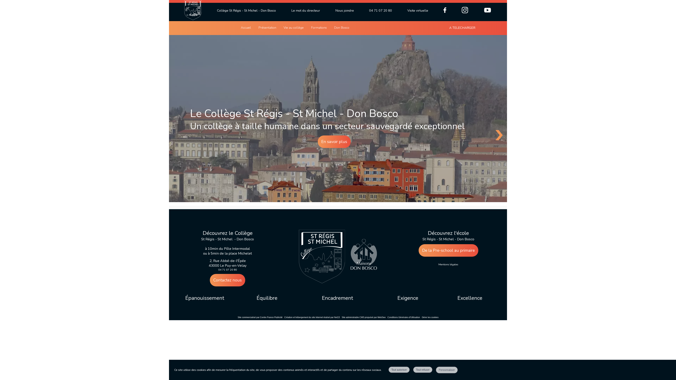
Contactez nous (227, 280)
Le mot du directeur (305, 10)
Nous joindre (344, 10)
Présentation (267, 28)
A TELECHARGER (462, 28)
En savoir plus (334, 141)
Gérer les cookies (430, 317)
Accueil (246, 28)
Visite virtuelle (417, 10)
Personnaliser (447, 370)
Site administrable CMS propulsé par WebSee (364, 317)
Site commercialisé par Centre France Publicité (260, 317)
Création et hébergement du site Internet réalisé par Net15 (312, 317)
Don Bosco (341, 28)
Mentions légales (448, 264)
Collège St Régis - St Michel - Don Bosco (246, 10)
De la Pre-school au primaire (448, 250)
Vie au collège (294, 28)
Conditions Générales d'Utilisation (403, 317)
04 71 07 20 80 (380, 10)
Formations (319, 28)
